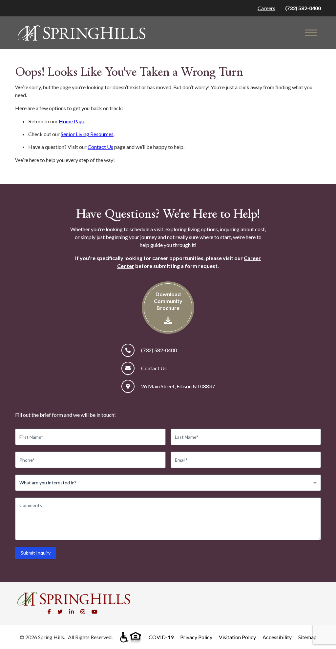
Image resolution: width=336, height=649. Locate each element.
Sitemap (307, 637)
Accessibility (277, 637)
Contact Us (100, 147)
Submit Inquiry (36, 553)
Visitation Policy (237, 637)
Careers (266, 8)
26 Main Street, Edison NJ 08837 (178, 386)
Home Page (72, 121)
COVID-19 (161, 637)
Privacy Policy (196, 637)
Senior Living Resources (87, 134)
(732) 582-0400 (303, 8)
